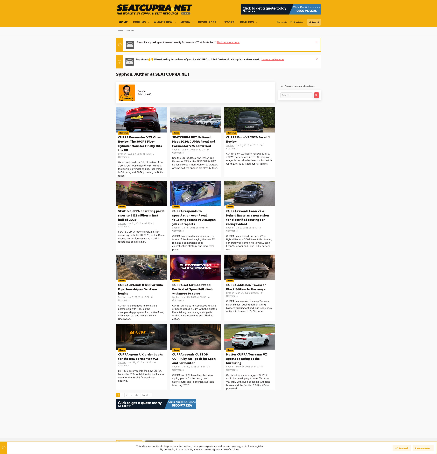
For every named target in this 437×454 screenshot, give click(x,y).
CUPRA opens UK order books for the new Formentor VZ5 (140, 356)
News (176, 132)
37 (136, 394)
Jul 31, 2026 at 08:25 (139, 223)
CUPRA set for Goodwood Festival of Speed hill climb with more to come (192, 289)
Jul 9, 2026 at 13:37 (138, 297)
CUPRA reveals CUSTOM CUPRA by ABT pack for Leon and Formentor (194, 358)
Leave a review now (273, 59)
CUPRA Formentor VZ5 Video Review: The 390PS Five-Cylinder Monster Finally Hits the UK (140, 143)
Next (145, 395)
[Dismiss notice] (316, 42)
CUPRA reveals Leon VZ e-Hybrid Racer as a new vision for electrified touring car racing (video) (247, 217)
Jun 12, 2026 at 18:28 (139, 362)
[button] (148, 22)
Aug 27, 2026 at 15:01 (139, 153)
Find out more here (228, 42)
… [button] (131, 394)
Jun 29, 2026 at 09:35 (194, 297)
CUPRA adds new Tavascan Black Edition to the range (246, 287)
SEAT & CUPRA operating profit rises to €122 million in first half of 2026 (141, 215)
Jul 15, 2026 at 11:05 (193, 227)
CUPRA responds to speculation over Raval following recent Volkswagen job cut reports (194, 217)
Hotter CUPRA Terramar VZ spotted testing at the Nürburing (246, 358)
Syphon (122, 153)
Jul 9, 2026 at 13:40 (246, 227)
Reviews (123, 132)
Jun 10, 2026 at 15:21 (193, 366)
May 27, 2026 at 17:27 (247, 366)
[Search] (316, 95)
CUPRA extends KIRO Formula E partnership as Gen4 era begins (140, 289)
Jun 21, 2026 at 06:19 (247, 292)
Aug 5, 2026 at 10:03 (193, 149)
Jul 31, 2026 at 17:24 (247, 145)
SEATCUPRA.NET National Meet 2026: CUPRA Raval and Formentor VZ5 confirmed (193, 141)
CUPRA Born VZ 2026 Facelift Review (248, 139)
